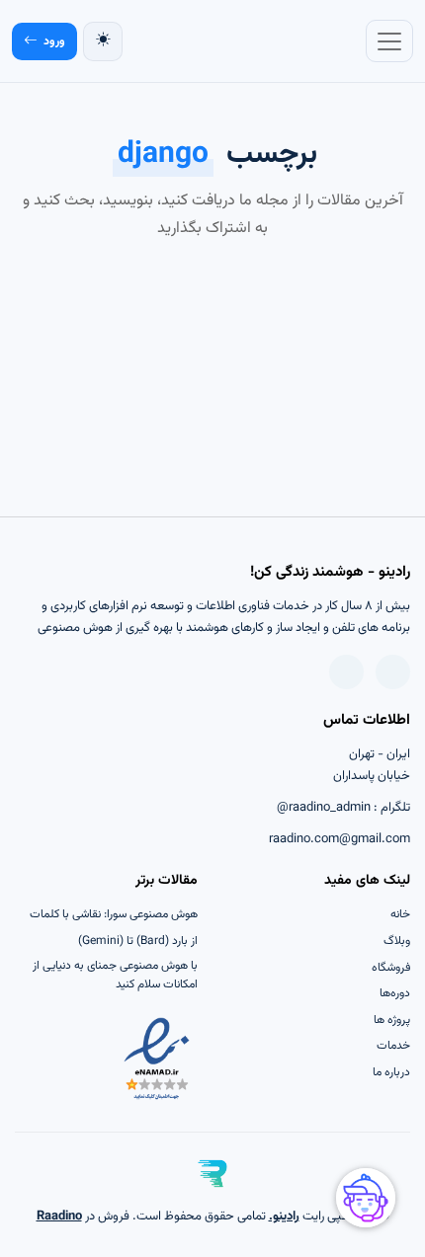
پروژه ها (392, 1020)
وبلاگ (396, 941)
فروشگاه (391, 968)
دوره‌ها (395, 993)
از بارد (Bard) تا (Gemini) (138, 941)
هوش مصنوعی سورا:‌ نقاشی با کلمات (114, 914)
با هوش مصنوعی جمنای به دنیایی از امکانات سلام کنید (115, 975)
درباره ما (391, 1072)
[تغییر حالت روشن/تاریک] (103, 41)
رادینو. (284, 1216)
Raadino (59, 1216)
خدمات (393, 1046)
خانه (400, 914)
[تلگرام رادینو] (393, 672)
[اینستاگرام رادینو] (346, 672)
